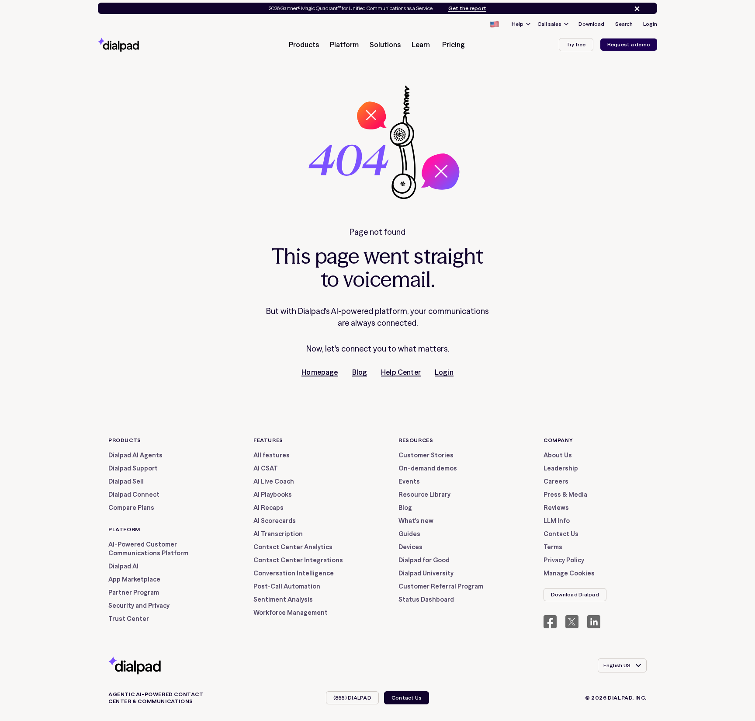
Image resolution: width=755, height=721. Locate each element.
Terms (553, 547)
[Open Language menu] (494, 24)
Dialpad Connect (133, 494)
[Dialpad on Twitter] (571, 621)
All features (271, 455)
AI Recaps (268, 508)
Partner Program (133, 592)
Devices (410, 547)
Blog (359, 372)
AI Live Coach (273, 481)
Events (409, 481)
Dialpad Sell (126, 481)
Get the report (467, 8)
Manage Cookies (569, 573)
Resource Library (424, 494)
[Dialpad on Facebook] (550, 621)
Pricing (453, 44)
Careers (556, 481)
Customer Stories (426, 455)
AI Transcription (278, 534)
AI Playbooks (272, 494)
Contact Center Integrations (298, 560)
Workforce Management (290, 613)
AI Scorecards (274, 521)
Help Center (401, 372)
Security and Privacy (139, 606)
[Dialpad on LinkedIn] (593, 621)
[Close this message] (635, 8)
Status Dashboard (426, 599)
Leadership (561, 468)
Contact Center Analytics (292, 547)
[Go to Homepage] (134, 45)
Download (591, 24)
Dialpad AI (123, 566)
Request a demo (628, 44)
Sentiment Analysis (283, 599)
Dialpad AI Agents (135, 455)
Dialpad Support (133, 468)
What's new (415, 521)
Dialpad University (426, 573)
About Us (558, 455)
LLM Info (557, 521)
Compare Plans (131, 508)
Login (650, 24)
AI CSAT (265, 468)
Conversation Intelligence (293, 573)
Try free (576, 44)
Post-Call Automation (286, 586)
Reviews (556, 508)
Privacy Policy (564, 560)
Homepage (319, 372)
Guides (409, 534)
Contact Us (561, 534)
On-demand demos (427, 468)
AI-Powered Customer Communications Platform (148, 548)
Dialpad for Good (424, 560)
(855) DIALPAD (352, 697)
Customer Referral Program (440, 586)
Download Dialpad (575, 594)
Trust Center (128, 619)
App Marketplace (134, 579)
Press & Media (565, 494)
